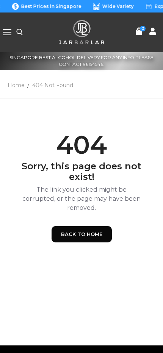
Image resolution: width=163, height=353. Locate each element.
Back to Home (81, 234)
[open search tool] (19, 32)
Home (16, 85)
